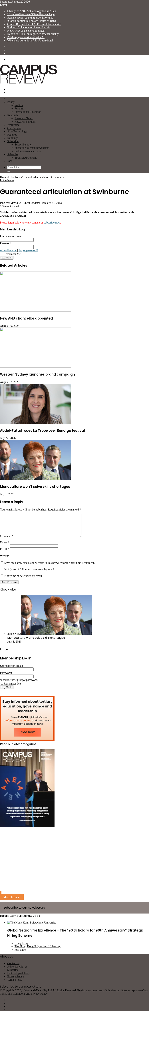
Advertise (12, 154)
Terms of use (14, 979)
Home (3, 177)
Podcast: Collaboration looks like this (28, 27)
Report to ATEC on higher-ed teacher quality (33, 33)
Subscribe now (23, 144)
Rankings (12, 137)
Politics (19, 105)
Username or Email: (11, 236)
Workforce (13, 124)
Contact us (13, 963)
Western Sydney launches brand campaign (37, 374)
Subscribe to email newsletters (32, 147)
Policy (11, 101)
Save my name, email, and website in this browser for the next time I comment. (49, 562)
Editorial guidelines (18, 973)
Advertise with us (17, 966)
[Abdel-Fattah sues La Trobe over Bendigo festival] (35, 422)
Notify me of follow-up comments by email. (29, 569)
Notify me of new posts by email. (23, 575)
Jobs (9, 160)
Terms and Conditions (12, 993)
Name (4, 542)
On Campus (14, 128)
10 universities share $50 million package (31, 14)
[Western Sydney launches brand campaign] (35, 366)
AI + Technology (17, 131)
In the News (15, 177)
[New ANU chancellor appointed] (35, 310)
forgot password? (28, 250)
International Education (28, 111)
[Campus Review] (28, 83)
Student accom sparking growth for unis (30, 17)
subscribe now (52, 222)
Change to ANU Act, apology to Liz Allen (31, 11)
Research (12, 115)
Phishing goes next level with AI (26, 37)
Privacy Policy (15, 976)
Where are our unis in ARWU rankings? (30, 40)
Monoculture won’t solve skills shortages (35, 486)
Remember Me (12, 254)
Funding (19, 108)
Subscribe (13, 141)
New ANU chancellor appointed (26, 30)
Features (12, 134)
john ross (5, 202)
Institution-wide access (28, 151)
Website (4, 555)
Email (4, 549)
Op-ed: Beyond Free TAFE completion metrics (34, 24)
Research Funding (25, 121)
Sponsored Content (26, 157)
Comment (6, 536)
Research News (24, 118)
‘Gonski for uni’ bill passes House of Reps (31, 20)
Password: (6, 243)
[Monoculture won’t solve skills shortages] (35, 478)
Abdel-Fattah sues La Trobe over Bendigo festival (42, 430)
